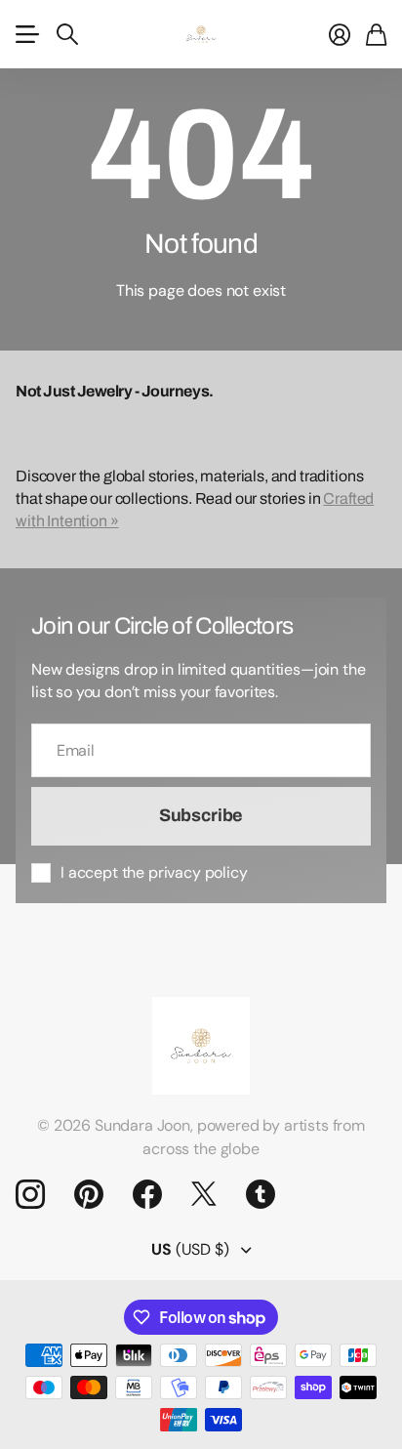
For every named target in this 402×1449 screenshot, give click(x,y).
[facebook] (147, 1194)
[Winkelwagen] (376, 34)
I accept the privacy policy (154, 872)
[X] (204, 1194)
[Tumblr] (260, 1194)
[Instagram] (30, 1194)
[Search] (67, 34)
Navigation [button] (26, 34)
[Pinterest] (88, 1194)
